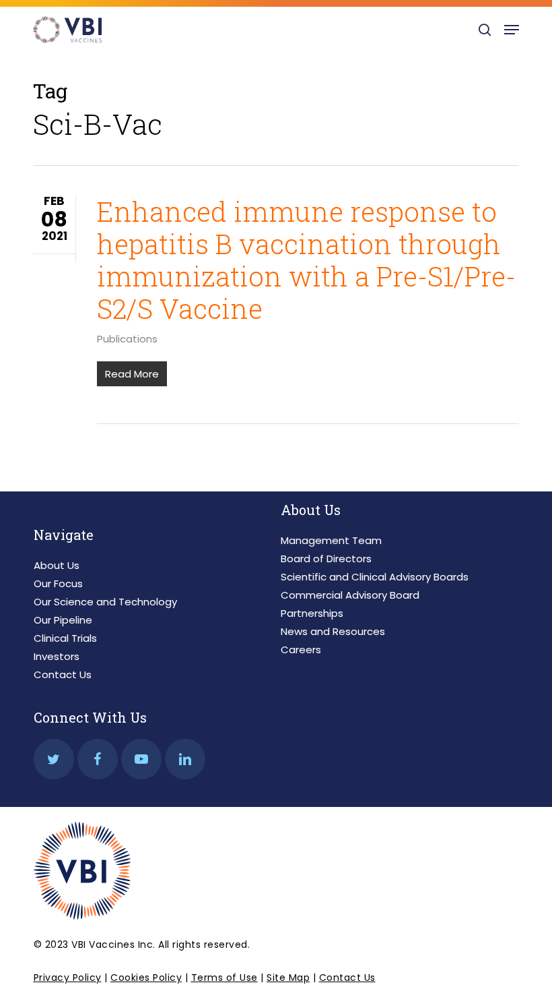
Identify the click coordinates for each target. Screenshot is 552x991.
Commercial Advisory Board (350, 595)
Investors (56, 656)
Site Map (288, 977)
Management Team (331, 540)
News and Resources (333, 631)
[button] (511, 29)
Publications (127, 339)
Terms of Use (224, 977)
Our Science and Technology (105, 602)
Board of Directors (326, 558)
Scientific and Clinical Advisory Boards (375, 577)
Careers (301, 649)
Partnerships (312, 613)
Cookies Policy (146, 977)
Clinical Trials (65, 638)
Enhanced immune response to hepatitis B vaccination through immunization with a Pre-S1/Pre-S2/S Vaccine (306, 259)
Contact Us (63, 674)
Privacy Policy (68, 977)
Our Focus (58, 583)
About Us (56, 565)
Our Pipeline (63, 620)
